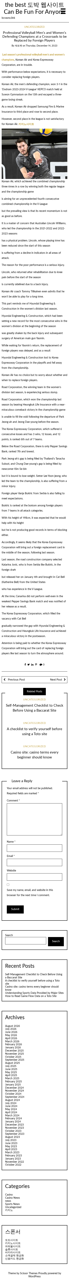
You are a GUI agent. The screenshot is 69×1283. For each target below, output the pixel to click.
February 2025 (13, 1081)
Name (11, 842)
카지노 (9, 1210)
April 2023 (11, 1149)
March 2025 (12, 1078)
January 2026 (13, 1047)
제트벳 (18, 46)
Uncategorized (34, 27)
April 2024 (11, 1112)
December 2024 (14, 1088)
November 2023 (14, 1128)
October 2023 (13, 1131)
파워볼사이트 (13, 1246)
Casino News (12, 1198)
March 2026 (12, 1041)
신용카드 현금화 (14, 1258)
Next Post (56, 679)
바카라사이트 (13, 1252)
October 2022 (13, 1165)
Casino (9, 1195)
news (8, 1201)
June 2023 (11, 1143)
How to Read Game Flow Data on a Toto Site (30, 996)
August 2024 (12, 1100)
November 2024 (14, 1091)
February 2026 (13, 1044)
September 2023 (14, 1134)
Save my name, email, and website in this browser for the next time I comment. (30, 893)
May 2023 (11, 1146)
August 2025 (12, 1063)
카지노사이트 (26, 124)
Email (11, 856)
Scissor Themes (29, 1273)
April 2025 (11, 1075)
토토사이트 (11, 1240)
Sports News (12, 1204)
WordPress (34, 1276)
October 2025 (13, 1057)
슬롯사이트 (11, 1249)
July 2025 (10, 1066)
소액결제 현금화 (14, 1255)
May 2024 (11, 1109)
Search (9, 935)
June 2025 (11, 1069)
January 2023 (13, 1159)
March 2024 (12, 1115)
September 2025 (14, 1060)
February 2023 (13, 1155)
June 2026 (11, 1032)
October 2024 (13, 1094)
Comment (13, 800)
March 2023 (12, 1152)
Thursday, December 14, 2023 (41, 46)
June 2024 (11, 1106)
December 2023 (14, 1125)
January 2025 (13, 1084)
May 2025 (11, 1072)
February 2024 (13, 1118)
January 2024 (13, 1121)
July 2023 (10, 1140)
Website (11, 870)
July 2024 (10, 1103)
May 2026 (11, 1035)
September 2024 (14, 1097)
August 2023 (12, 1137)
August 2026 (12, 1026)
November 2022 (14, 1162)
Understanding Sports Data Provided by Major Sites (34, 993)
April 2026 (11, 1038)
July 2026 (10, 1029)
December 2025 (14, 1050)
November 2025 (14, 1054)
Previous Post (16, 679)
